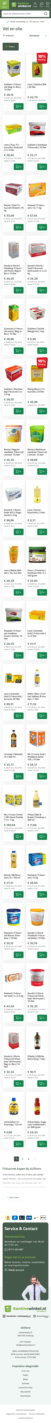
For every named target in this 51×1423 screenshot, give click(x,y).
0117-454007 (25, 1342)
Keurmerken (25, 1396)
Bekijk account (16, 1270)
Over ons (25, 1371)
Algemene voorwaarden (16, 1414)
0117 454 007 (15, 1249)
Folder (25, 1375)
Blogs (25, 1379)
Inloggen (35, 6)
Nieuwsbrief (25, 1392)
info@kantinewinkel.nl (25, 1345)
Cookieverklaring (25, 1418)
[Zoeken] (45, 14)
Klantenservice (15, 1236)
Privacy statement (37, 1414)
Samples (25, 1383)
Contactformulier (25, 1387)
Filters (12, 46)
